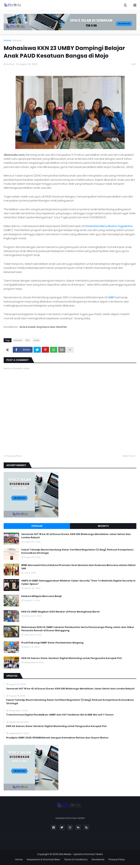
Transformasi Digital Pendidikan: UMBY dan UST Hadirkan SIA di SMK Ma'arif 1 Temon (60, 714)
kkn (28, 340)
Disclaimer (98, 859)
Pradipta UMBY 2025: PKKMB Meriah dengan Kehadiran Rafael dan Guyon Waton (57, 737)
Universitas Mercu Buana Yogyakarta (109, 226)
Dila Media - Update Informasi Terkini (81, 854)
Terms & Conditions (76, 859)
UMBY (111, 297)
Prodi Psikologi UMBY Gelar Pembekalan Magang (52, 642)
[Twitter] (37, 350)
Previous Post (13, 456)
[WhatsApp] (53, 350)
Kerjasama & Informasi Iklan (43, 859)
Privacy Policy (117, 859)
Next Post (129, 456)
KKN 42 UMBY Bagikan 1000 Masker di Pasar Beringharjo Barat (60, 611)
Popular (37, 526)
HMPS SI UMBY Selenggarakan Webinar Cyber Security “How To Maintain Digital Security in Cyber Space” (78, 582)
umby (36, 340)
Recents (103, 526)
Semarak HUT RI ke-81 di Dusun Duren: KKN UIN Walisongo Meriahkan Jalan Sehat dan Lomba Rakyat (76, 536)
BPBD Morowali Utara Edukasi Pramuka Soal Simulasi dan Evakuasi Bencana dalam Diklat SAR (78, 567)
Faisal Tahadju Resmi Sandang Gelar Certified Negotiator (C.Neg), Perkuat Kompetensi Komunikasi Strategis (77, 551)
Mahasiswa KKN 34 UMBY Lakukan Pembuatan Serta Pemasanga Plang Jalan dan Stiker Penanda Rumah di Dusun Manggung (77, 629)
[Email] (61, 350)
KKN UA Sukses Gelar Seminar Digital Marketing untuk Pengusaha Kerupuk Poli (71, 658)
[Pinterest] (45, 350)
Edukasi (17, 40)
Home (7, 40)
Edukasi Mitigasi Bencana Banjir (41, 596)
